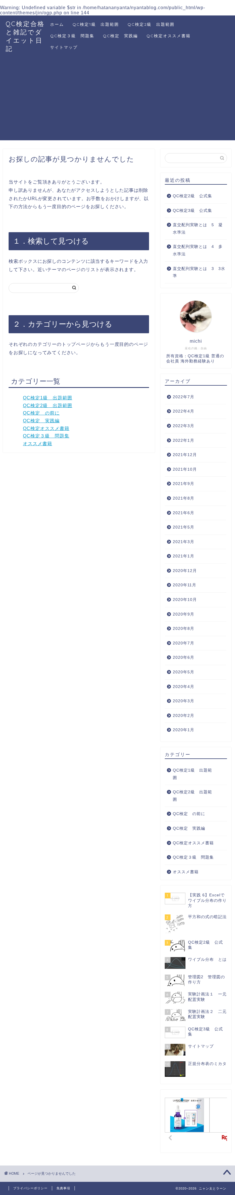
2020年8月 (183, 628)
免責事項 (63, 1188)
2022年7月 (183, 397)
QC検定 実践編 (120, 35)
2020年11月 (184, 585)
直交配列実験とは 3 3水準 (199, 272)
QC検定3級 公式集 (192, 210)
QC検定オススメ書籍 (168, 35)
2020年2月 (183, 715)
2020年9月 (183, 614)
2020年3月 (183, 701)
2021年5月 (183, 527)
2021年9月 (183, 484)
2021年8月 (183, 498)
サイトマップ (64, 47)
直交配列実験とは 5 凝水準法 (198, 228)
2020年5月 (183, 672)
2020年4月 (183, 687)
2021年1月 (183, 556)
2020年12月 (185, 571)
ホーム (57, 24)
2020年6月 (183, 657)
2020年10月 (185, 600)
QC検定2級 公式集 (192, 196)
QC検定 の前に (41, 413)
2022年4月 (183, 411)
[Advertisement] (117, 100)
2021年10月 (185, 469)
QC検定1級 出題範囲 (96, 24)
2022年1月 (183, 440)
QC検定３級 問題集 (72, 35)
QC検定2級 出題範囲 (151, 24)
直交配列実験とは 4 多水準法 (198, 250)
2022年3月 (183, 426)
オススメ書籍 (37, 443)
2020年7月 (183, 643)
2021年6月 (183, 513)
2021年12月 (185, 455)
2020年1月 (183, 730)
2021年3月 (183, 542)
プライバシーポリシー (30, 1188)
